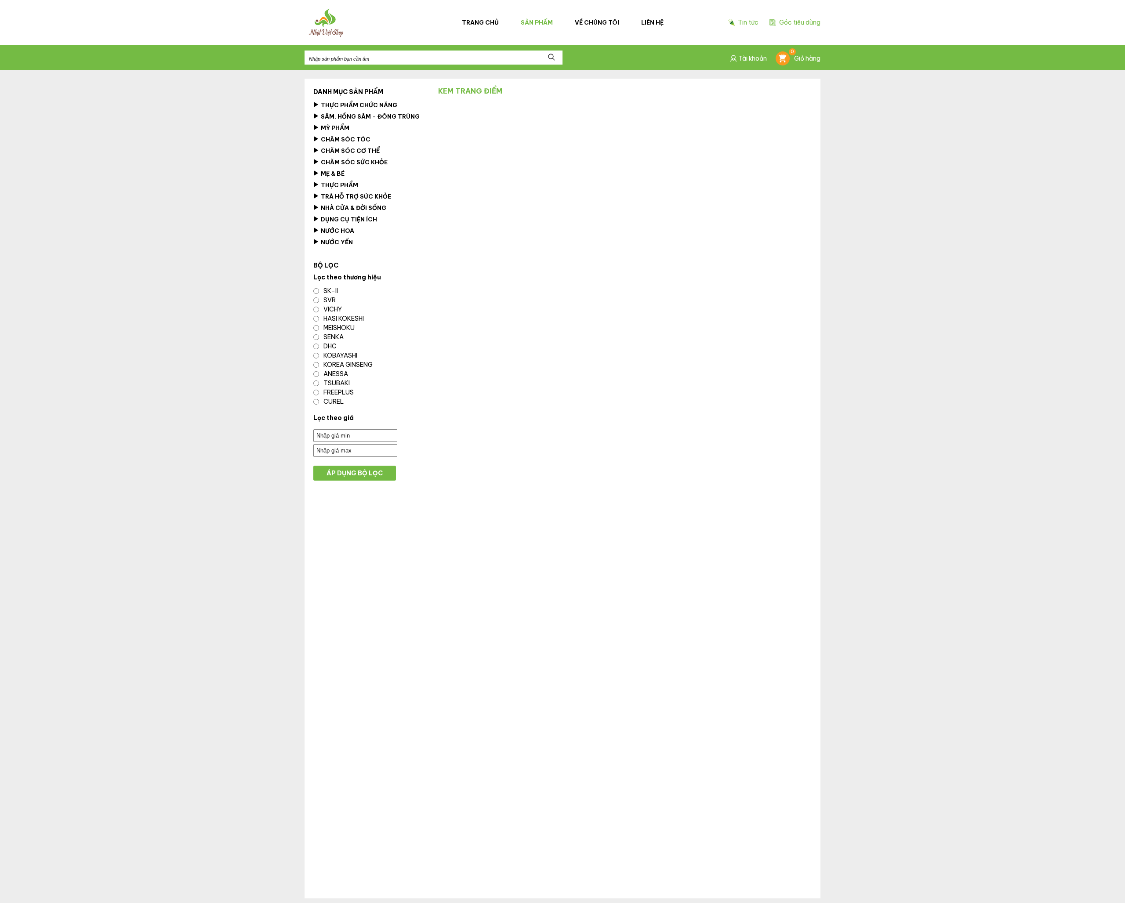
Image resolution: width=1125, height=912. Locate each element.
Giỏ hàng (805, 56)
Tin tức (748, 22)
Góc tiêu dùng (799, 22)
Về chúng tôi (597, 22)
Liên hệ (652, 22)
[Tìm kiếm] (551, 57)
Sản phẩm (537, 22)
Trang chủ (480, 22)
